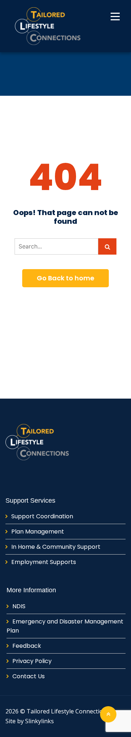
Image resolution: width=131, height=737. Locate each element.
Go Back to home (65, 278)
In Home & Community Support (55, 547)
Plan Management (37, 531)
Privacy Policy (32, 661)
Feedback (26, 646)
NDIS (18, 606)
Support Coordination (42, 516)
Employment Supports (43, 562)
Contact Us (28, 676)
